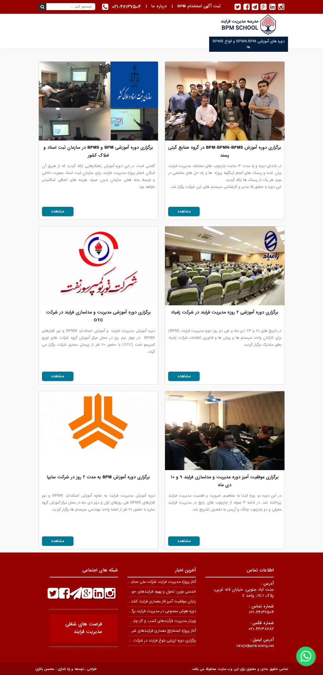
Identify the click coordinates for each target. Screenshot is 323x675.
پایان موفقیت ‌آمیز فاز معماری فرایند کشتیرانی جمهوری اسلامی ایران (142, 601)
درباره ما (159, 6)
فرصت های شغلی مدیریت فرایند (83, 628)
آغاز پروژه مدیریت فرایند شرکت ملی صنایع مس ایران (153, 582)
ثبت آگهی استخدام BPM (198, 6)
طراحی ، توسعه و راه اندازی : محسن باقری (66, 669)
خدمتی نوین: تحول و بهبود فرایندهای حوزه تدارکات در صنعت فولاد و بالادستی (135, 591)
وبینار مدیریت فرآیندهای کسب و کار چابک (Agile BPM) (151, 621)
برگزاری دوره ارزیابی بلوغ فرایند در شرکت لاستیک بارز (155, 640)
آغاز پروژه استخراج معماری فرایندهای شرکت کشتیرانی (154, 631)
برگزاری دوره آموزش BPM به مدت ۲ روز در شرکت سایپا (98, 477)
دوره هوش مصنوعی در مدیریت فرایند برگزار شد (159, 611)
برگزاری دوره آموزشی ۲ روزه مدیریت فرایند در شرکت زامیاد (224, 312)
